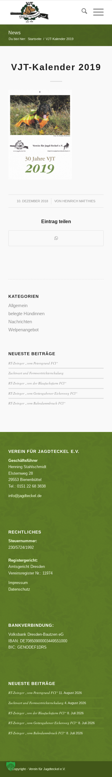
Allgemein (17, 305)
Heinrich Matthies (78, 201)
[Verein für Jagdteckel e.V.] (46, 12)
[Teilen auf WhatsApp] (56, 238)
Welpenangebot (23, 329)
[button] (11, 766)
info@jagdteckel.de (25, 496)
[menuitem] (81, 12)
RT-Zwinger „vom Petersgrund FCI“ (33, 363)
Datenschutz (19, 589)
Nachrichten (20, 321)
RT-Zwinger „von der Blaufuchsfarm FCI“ (37, 383)
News (14, 32)
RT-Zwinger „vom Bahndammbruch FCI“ (36, 403)
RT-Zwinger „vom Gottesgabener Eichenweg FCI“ (42, 393)
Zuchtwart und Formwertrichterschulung (36, 373)
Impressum (18, 582)
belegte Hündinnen (26, 313)
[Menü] (95, 12)
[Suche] (81, 12)
